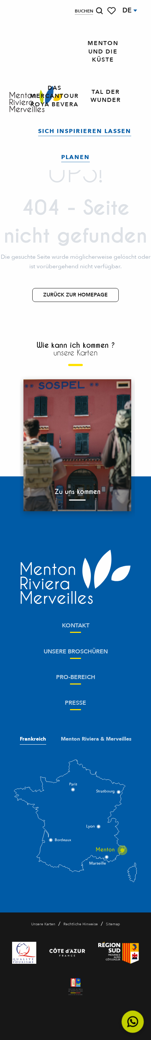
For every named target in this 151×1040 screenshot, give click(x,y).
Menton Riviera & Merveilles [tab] (96, 739)
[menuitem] (103, 51)
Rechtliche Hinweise (80, 924)
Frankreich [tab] (33, 739)
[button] (99, 10)
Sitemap (113, 924)
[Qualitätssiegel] (24, 953)
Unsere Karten (43, 924)
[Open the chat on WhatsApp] (133, 1022)
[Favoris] (112, 11)
